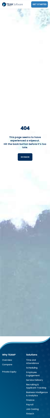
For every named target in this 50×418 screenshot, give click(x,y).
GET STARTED (40, 4)
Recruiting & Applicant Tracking (36, 386)
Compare (7, 364)
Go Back (25, 157)
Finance (30, 400)
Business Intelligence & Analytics (37, 394)
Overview (7, 360)
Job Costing (32, 409)
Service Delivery (34, 380)
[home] (12, 4)
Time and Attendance (32, 361)
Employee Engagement (33, 374)
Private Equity (9, 371)
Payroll (29, 404)
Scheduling (31, 367)
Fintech (30, 413)
